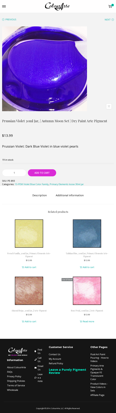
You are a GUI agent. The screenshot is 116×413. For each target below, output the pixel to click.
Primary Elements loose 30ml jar (67, 184)
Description (39, 195)
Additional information (70, 195)
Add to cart (42, 172)
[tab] (39, 195)
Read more (88, 321)
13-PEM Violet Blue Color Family (32, 184)
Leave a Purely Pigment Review (67, 371)
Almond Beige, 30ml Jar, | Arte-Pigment (29, 310)
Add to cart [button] (30, 267)
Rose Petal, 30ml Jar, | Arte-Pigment (87, 310)
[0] (110, 6)
